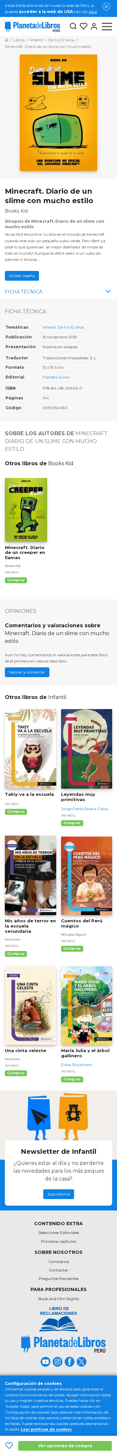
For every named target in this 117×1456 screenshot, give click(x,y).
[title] (58, 1319)
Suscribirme (58, 1194)
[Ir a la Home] (6, 39)
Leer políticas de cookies (46, 1429)
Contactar (58, 1270)
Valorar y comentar (27, 672)
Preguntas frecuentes (59, 1278)
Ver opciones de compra (65, 1445)
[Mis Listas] (82, 26)
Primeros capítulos (58, 1241)
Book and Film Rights (58, 1298)
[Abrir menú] (107, 26)
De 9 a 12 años (71, 327)
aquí (93, 11)
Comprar (16, 580)
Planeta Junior (56, 377)
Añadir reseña (22, 275)
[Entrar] (92, 26)
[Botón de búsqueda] (73, 26)
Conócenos (58, 1261)
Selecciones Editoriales (58, 1232)
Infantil (49, 327)
